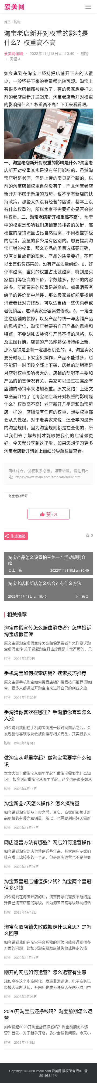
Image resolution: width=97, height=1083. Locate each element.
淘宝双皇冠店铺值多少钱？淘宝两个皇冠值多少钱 (47, 884)
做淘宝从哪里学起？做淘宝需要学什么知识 (47, 760)
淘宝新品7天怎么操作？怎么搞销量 (41, 803)
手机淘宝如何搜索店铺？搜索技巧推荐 (45, 673)
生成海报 (17, 536)
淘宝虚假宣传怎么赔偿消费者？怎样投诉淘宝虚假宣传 (47, 630)
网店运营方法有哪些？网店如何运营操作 (47, 842)
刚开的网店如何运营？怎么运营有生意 (45, 972)
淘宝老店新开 (18, 495)
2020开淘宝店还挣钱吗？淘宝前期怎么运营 (48, 1014)
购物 (85, 53)
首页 (7, 21)
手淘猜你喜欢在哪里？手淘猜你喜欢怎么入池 (47, 715)
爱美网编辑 (13, 53)
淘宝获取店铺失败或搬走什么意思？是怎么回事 (47, 929)
